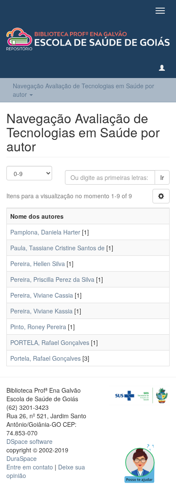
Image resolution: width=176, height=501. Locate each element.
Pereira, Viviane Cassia (41, 295)
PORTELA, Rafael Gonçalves (49, 342)
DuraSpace (21, 458)
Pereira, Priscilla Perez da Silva (52, 279)
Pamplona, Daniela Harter (45, 232)
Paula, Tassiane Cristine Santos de (57, 247)
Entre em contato (29, 467)
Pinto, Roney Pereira (38, 326)
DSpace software (29, 441)
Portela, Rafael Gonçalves (45, 358)
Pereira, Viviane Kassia (41, 311)
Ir (162, 177)
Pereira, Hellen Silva (37, 263)
